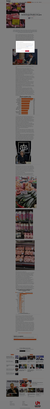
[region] (25, 47)
